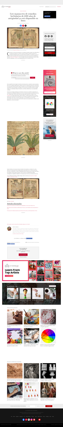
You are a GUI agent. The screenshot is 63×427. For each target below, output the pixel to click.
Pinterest (49, 40)
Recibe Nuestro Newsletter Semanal (32, 242)
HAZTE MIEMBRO (23, 254)
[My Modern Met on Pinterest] (26, 420)
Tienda (53, 416)
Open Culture (11, 201)
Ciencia (44, 416)
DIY (24, 416)
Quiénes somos (19, 424)
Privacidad (42, 424)
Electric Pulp (60, 424)
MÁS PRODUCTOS (50, 114)
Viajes (50, 416)
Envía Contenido (25, 424)
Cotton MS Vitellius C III (15, 57)
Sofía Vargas (20, 23)
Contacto (29, 424)
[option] (32, 275)
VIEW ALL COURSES (50, 92)
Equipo (22, 424)
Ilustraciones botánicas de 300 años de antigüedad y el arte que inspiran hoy (21, 205)
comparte (8, 95)
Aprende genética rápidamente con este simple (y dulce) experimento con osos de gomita (31, 400)
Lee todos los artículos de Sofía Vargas (18, 233)
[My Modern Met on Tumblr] (37, 420)
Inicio (21, 11)
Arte (11, 416)
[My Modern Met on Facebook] (23, 420)
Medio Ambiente (40, 416)
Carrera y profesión (28, 416)
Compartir (29, 238)
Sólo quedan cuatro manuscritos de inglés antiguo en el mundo (18, 224)
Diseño (14, 416)
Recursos (24, 11)
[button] (42, 6)
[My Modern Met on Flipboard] (34, 420)
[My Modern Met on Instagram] (31, 420)
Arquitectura (21, 416)
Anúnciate (32, 424)
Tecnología (47, 416)
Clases (36, 416)
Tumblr (52, 40)
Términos (45, 424)
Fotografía (17, 416)
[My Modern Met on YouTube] (39, 420)
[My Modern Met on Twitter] (29, 420)
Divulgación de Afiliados (37, 424)
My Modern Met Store (12, 286)
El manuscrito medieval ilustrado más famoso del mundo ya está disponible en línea (22, 210)
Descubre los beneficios (23, 256)
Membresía (59, 6)
